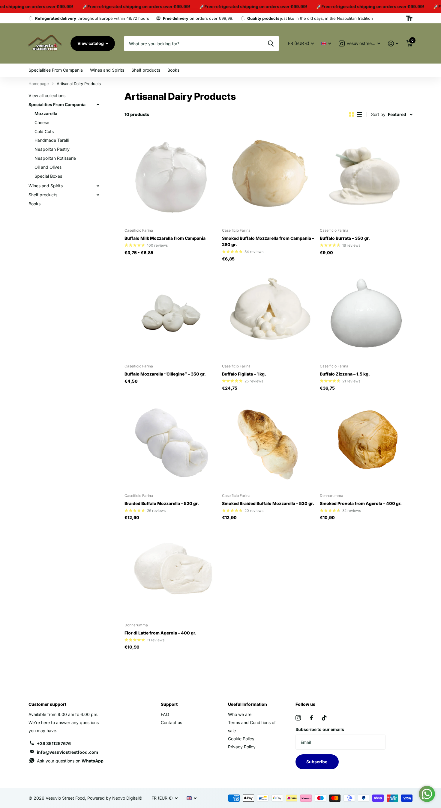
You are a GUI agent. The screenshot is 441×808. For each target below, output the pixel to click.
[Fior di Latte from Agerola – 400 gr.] (170, 571)
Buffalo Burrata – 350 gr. (345, 238)
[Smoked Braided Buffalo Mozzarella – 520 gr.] (268, 442)
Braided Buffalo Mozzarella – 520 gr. (161, 503)
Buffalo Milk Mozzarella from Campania (165, 238)
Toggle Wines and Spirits (98, 186)
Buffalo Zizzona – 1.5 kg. (345, 373)
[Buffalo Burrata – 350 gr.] (366, 177)
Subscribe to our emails (320, 729)
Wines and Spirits (107, 70)
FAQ (165, 714)
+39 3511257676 (54, 743)
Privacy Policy (242, 746)
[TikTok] (324, 717)
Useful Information (247, 704)
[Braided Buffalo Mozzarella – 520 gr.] (170, 442)
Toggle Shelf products (98, 195)
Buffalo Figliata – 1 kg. (244, 373)
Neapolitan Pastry (52, 149)
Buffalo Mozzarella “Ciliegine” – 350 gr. (165, 373)
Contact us (171, 722)
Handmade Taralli (51, 140)
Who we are (239, 714)
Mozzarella (45, 113)
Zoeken (270, 43)
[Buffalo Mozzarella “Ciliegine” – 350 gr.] (170, 313)
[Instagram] (298, 717)
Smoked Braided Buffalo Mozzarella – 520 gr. (268, 503)
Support (169, 704)
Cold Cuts (44, 131)
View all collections (46, 95)
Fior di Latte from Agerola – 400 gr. (160, 632)
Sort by (378, 114)
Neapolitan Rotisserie (55, 158)
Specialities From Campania (55, 70)
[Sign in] (393, 43)
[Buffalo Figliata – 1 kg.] (268, 313)
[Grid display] (351, 114)
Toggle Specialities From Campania (98, 105)
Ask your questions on (70, 760)
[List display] (359, 114)
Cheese (41, 122)
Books (173, 70)
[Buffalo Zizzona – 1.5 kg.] (366, 313)
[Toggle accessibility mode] (409, 18)
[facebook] (311, 717)
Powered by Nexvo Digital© (114, 798)
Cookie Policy (241, 738)
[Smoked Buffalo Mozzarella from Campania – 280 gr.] (268, 177)
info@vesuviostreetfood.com (67, 752)
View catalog (91, 43)
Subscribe (317, 761)
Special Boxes (48, 176)
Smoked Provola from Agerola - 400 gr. (361, 503)
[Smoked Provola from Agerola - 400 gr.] (366, 442)
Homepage (38, 83)
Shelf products (145, 70)
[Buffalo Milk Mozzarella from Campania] (170, 177)
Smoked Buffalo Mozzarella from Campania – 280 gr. (268, 241)
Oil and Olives (48, 167)
